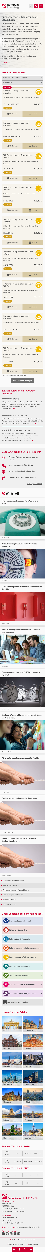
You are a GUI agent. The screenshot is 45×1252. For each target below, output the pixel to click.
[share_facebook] (19, 1249)
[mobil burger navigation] (31, 6)
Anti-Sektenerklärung (26, 1240)
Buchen (34, 114)
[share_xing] (14, 1249)
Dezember (37, 1161)
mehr (4, 63)
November (27, 1161)
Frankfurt (8, 108)
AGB (13, 1240)
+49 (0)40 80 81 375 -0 (14, 1209)
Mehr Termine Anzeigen (22, 381)
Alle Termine (13, 114)
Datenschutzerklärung (17, 1244)
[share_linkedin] (30, 1249)
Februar (27, 1175)
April (16, 1183)
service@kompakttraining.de (28, 1227)
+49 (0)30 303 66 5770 (14, 1223)
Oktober (17, 1161)
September (37, 1153)
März (37, 1175)
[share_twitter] (25, 1249)
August (27, 1153)
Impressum (33, 1244)
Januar (17, 1175)
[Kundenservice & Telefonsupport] (36, 6)
